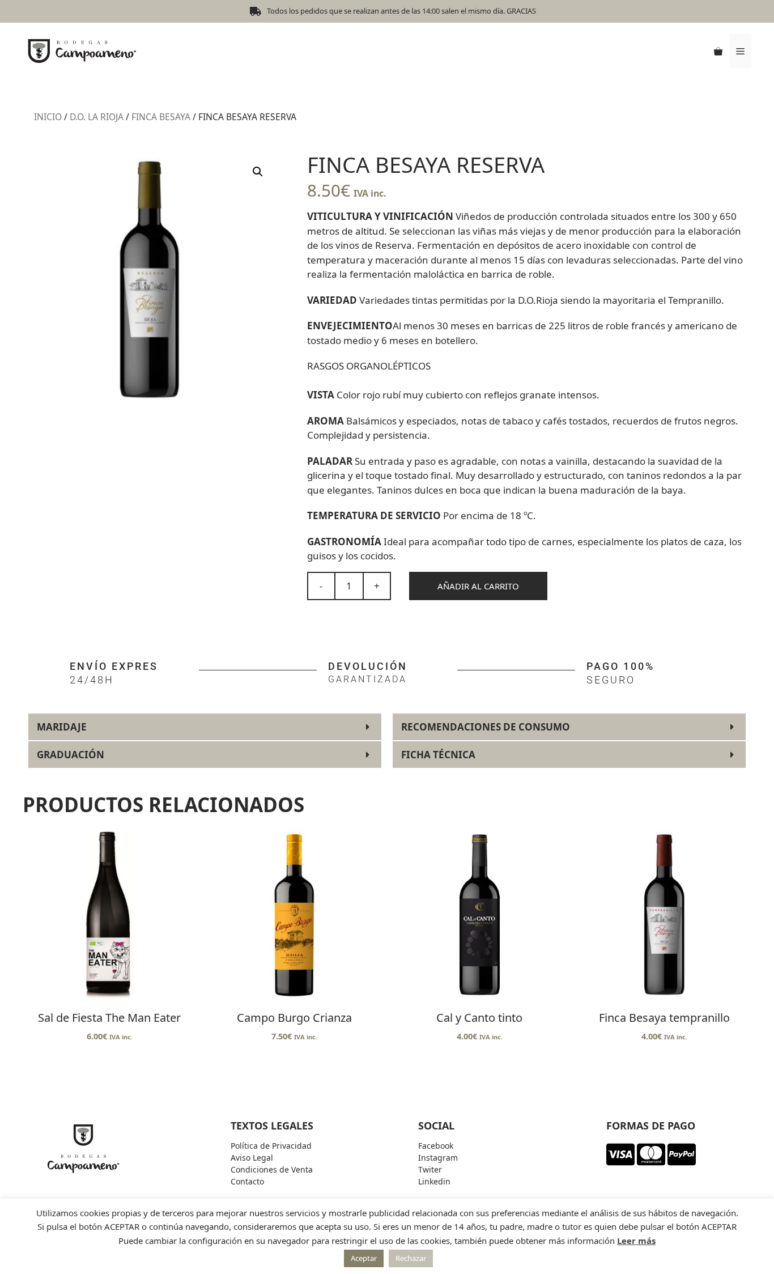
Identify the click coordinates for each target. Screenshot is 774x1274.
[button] (258, 172)
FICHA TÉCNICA (438, 754)
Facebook (435, 1145)
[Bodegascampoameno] (82, 50)
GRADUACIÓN (70, 754)
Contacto (247, 1181)
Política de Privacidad (271, 1145)
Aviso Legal (252, 1157)
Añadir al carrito (478, 586)
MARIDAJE (62, 726)
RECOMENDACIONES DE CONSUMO (485, 726)
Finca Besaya (160, 117)
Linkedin (434, 1181)
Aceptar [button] (364, 1258)
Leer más (636, 1240)
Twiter (430, 1169)
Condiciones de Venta (272, 1169)
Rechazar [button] (410, 1258)
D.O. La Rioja (97, 117)
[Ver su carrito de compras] (718, 51)
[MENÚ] (740, 51)
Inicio (48, 117)
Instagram (438, 1157)
